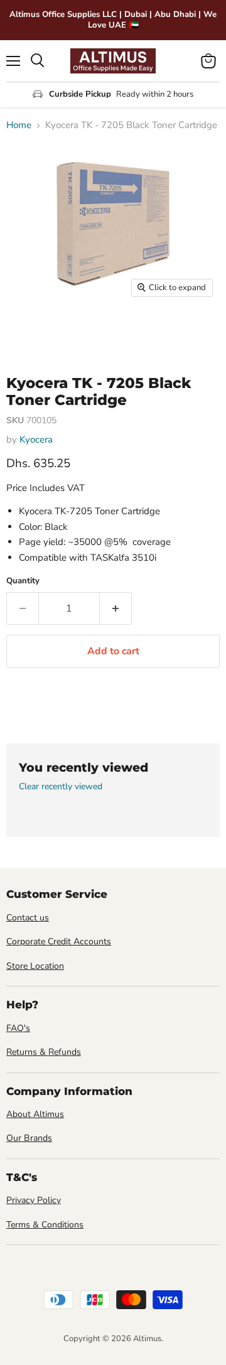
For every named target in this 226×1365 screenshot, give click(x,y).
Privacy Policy (33, 1200)
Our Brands (29, 1138)
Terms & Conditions (44, 1225)
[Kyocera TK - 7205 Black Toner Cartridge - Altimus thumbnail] (27, 331)
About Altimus (35, 1114)
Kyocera (36, 439)
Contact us (27, 918)
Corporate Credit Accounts (58, 941)
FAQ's (18, 1028)
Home (18, 125)
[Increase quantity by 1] (116, 608)
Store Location (35, 966)
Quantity (23, 581)
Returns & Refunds (43, 1052)
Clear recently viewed (60, 787)
